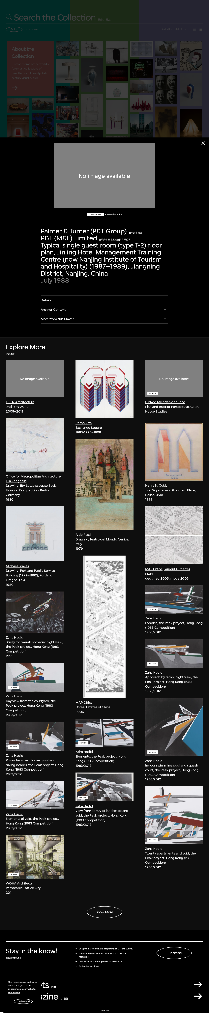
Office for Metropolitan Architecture (33, 476)
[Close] (203, 143)
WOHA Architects (19, 883)
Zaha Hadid (14, 637)
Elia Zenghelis (16, 481)
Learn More (14, 992)
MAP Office (84, 703)
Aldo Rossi (83, 535)
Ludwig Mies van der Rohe (165, 402)
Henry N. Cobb (156, 486)
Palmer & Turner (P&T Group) (84, 231)
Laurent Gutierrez (177, 569)
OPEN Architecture (20, 402)
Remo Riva (83, 423)
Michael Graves (17, 566)
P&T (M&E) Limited (69, 238)
